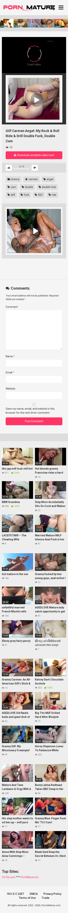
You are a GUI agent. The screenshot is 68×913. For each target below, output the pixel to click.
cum (13, 187)
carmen (33, 179)
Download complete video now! (35, 155)
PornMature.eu (30, 877)
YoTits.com (8, 877)
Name (10, 356)
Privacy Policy (52, 893)
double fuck (48, 187)
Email (10, 372)
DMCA (34, 893)
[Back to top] (61, 905)
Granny (14, 179)
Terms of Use (27, 897)
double (28, 187)
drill (12, 194)
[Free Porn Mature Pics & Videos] (30, 7)
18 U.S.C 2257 (15, 893)
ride (53, 194)
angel (49, 179)
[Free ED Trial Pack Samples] (34, 99)
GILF (40, 194)
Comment (12, 306)
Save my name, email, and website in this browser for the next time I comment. (30, 410)
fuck (26, 194)
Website (10, 388)
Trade (45, 897)
